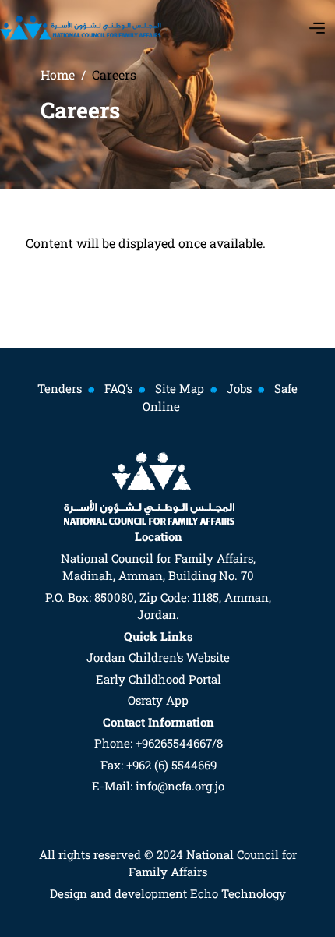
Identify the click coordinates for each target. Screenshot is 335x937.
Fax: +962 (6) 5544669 (158, 765)
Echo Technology (236, 893)
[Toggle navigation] (317, 28)
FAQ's (118, 388)
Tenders (59, 388)
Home (58, 74)
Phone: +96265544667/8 (158, 743)
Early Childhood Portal (158, 679)
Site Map (179, 388)
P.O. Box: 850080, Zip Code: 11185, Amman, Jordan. (158, 606)
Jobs (239, 388)
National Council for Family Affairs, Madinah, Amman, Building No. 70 (158, 567)
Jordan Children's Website (158, 657)
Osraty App (158, 700)
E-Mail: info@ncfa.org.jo (158, 786)
